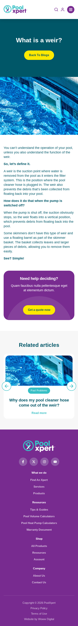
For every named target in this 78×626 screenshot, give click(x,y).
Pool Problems (39, 390)
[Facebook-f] (23, 462)
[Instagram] (44, 462)
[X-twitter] (34, 462)
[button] (70, 9)
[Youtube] (55, 462)
